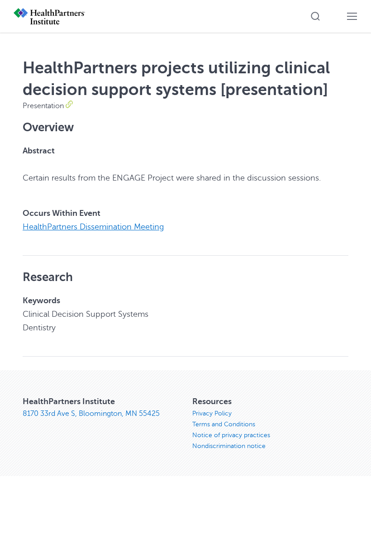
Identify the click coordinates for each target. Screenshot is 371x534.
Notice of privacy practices (231, 435)
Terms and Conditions (223, 424)
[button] (315, 16)
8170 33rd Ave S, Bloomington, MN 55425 (91, 414)
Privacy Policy (212, 413)
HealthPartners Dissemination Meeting (93, 226)
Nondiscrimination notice (229, 446)
